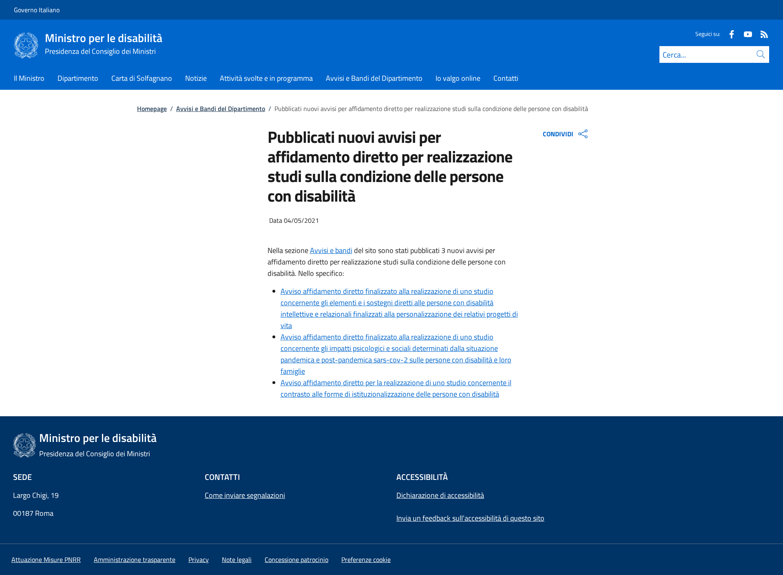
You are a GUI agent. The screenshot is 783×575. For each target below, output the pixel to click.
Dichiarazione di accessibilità (440, 495)
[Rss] (761, 33)
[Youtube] (745, 33)
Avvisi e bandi (331, 250)
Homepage (152, 108)
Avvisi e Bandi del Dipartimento (220, 108)
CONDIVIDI (558, 134)
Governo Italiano (37, 10)
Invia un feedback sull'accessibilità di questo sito (470, 518)
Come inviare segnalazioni (245, 495)
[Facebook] (728, 33)
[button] (366, 559)
